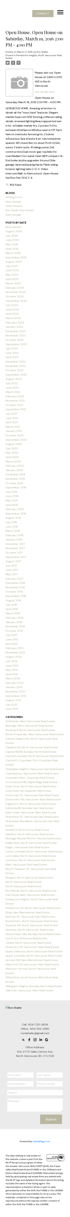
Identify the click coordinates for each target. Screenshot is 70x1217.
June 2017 (12, 570)
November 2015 (15, 626)
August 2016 (13, 600)
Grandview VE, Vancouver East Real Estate (32, 817)
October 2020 (15, 435)
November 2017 (15, 548)
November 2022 (15, 366)
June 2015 (12, 639)
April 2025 (12, 279)
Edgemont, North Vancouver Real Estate (31, 804)
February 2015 (14, 648)
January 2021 (14, 431)
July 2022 (12, 383)
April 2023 (12, 357)
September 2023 (16, 344)
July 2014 (11, 661)
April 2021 (12, 422)
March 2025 (13, 283)
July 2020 (12, 448)
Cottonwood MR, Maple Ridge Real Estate (31, 782)
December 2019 (15, 474)
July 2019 (11, 492)
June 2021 (12, 418)
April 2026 (12, 249)
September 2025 (16, 257)
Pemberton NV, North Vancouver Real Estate (33, 908)
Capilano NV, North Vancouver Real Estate (32, 747)
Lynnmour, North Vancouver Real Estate (30, 860)
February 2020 (15, 466)
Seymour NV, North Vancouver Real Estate (32, 925)
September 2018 (16, 513)
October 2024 (15, 296)
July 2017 (11, 565)
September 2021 (16, 409)
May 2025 (12, 275)
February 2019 (14, 509)
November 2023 (15, 335)
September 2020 (16, 440)
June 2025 (12, 270)
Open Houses (14, 206)
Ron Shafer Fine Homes (20, 210)
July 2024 (12, 305)
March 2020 (13, 461)
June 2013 (12, 709)
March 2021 (13, 427)
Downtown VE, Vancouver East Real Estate (32, 795)
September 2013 (16, 696)
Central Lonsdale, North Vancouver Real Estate (35, 756)
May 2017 (12, 574)
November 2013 (15, 691)
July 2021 (11, 413)
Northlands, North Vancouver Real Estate (31, 890)
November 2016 (15, 587)
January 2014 (14, 687)
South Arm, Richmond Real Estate (26, 938)
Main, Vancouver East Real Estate (26, 864)
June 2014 (12, 665)
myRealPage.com (41, 1141)
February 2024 (15, 322)
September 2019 (16, 487)
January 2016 (14, 622)
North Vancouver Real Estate (24, 882)
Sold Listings (13, 214)
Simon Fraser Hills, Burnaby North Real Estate (33, 934)
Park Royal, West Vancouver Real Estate (30, 895)
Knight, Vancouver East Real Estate (27, 847)
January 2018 (14, 539)
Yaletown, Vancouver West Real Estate (30, 990)
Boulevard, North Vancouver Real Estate (30, 730)
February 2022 (15, 396)
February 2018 (14, 535)
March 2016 (13, 613)
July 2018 (11, 522)
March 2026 (13, 253)
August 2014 (13, 657)
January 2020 (14, 470)
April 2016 (12, 609)
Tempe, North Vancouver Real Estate (28, 943)
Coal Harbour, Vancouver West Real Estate (32, 773)
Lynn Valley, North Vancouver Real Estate (31, 856)
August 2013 (13, 700)
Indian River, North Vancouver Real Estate (31, 843)
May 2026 (12, 244)
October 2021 (14, 405)
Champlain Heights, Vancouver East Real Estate (35, 769)
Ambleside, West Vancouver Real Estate (30, 721)
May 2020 (12, 452)
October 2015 (14, 631)
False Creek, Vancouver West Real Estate (31, 812)
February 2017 (14, 579)
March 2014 (13, 678)
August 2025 (14, 261)
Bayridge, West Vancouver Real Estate (29, 725)
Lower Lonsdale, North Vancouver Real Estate (34, 851)
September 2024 (16, 301)
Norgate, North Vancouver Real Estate (29, 877)
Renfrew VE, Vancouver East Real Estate (30, 916)
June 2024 (12, 309)
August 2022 (14, 379)
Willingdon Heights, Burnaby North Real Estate (34, 986)
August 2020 (14, 444)
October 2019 (14, 483)
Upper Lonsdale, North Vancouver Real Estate (34, 955)
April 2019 (12, 505)
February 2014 (15, 683)
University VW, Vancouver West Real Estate (32, 947)
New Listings (13, 201)
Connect (43, 13)
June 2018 (12, 526)
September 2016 (16, 596)
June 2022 (12, 387)
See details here (45, 92)
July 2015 (11, 635)
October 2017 (14, 552)
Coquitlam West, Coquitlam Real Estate (30, 777)
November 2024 (16, 292)
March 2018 (13, 531)
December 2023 (16, 331)
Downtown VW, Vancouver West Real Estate (33, 799)
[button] (43, 13)
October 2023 (14, 340)
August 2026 (14, 231)
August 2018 (13, 518)
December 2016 (15, 583)
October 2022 (14, 370)
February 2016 (14, 618)
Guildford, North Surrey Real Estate (27, 830)
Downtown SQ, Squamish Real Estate (28, 791)
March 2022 (13, 392)
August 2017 (13, 561)
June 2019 (12, 496)
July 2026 (12, 235)
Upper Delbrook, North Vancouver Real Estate (34, 951)
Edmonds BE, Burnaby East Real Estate (30, 808)
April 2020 (12, 457)
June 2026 (12, 240)
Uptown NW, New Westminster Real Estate (32, 960)
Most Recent (14, 227)
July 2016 (11, 604)
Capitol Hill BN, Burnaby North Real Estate (31, 752)
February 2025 (15, 288)
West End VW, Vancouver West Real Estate (32, 964)
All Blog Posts (14, 197)
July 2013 (11, 704)
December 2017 (15, 544)
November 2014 (15, 652)
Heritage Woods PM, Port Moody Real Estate (33, 838)
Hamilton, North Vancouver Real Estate (30, 834)
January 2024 (14, 327)
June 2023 (12, 353)
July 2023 (12, 348)
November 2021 (15, 400)
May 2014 (12, 670)
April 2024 (12, 314)
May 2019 (12, 500)
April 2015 (12, 644)
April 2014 (12, 674)
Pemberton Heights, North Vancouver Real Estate (34, 57)
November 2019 (15, 479)
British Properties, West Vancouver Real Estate (35, 734)
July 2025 (12, 266)
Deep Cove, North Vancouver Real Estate (31, 786)
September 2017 (16, 557)
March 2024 (13, 318)
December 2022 (16, 361)
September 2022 (16, 374)
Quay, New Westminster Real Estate (28, 912)
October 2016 (14, 591)
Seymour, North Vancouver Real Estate (30, 929)
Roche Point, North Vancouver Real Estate (32, 921)
